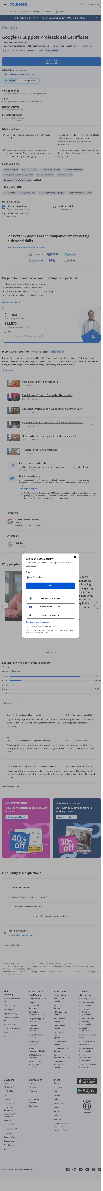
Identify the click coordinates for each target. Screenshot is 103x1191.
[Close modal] (75, 556)
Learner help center (50, 626)
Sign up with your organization (38, 622)
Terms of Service (38, 632)
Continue (51, 585)
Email (29, 572)
